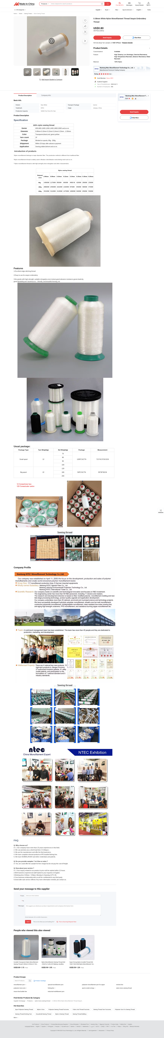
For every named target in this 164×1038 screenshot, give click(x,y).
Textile (20, 13)
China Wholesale (74, 1024)
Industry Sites (94, 1024)
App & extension (127, 10)
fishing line (51, 988)
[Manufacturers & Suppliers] (24, 4)
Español (44, 1026)
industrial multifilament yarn (56, 991)
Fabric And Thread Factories (81, 1009)
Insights (130, 1024)
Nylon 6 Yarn (41, 1009)
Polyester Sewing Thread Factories (58, 1009)
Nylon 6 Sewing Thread (62, 1014)
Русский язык (65, 1026)
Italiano (73, 1026)
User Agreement (93, 1030)
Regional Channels (104, 1024)
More (15, 1017)
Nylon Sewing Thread (39, 13)
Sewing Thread (28, 13)
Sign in (148, 5)
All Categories (20, 10)
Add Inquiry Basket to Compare (52, 79)
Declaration (102, 1030)
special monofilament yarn (55, 984)
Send (28, 922)
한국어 (97, 1026)
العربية (92, 1026)
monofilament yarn (19, 984)
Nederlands (86, 1026)
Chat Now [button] (137, 38)
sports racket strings (88, 988)
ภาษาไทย (113, 1026)
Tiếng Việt (125, 1026)
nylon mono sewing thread (124, 988)
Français (57, 1026)
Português (50, 1026)
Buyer (106, 10)
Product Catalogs (40, 981)
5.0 (126, 98)
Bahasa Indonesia (134, 1026)
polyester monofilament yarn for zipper (93, 984)
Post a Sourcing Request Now (66, 922)
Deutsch (78, 1026)
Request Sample (127, 43)
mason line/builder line (20, 991)
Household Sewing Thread (43, 1014)
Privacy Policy (110, 1030)
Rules (149, 10)
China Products (45, 1024)
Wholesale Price (85, 1024)
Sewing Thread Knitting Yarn (23, 1014)
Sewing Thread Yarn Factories (102, 1009)
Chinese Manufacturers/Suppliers (59, 1024)
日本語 (102, 1026)
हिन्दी (107, 1026)
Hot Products (35, 1024)
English (38, 1026)
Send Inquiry (107, 38)
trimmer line (119, 984)
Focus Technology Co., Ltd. (70, 1030)
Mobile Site (123, 1024)
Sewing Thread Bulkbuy (79, 1014)
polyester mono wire (20, 988)
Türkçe (119, 1026)
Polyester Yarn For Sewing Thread (125, 1009)
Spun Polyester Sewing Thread (24, 1009)
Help (116, 10)
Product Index (114, 1024)
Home (15, 13)
